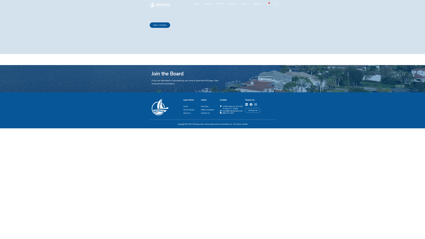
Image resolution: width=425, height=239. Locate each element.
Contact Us (257, 3)
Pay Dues (232, 3)
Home (196, 3)
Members (220, 3)
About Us (208, 3)
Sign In (276, 3)
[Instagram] (255, 104)
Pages (243, 3)
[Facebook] (251, 104)
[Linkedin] (246, 104)
